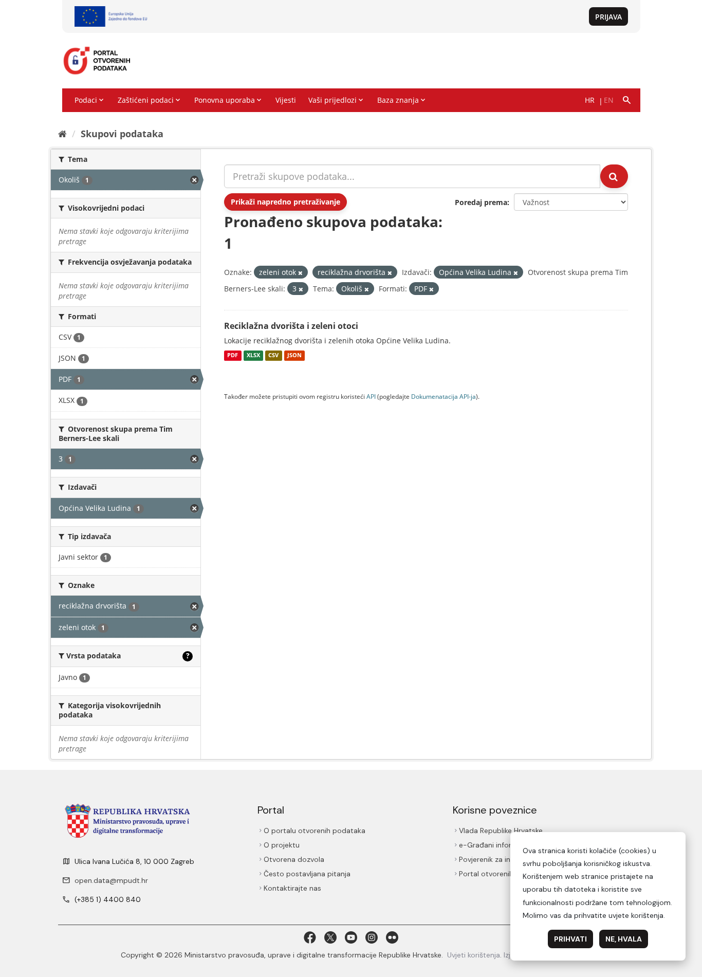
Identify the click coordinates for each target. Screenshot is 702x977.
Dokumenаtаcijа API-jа (443, 396)
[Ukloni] (300, 272)
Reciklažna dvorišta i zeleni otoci (291, 325)
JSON (294, 355)
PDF (232, 355)
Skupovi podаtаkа (122, 133)
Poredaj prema (481, 202)
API (371, 396)
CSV (273, 355)
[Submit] (614, 176)
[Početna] (62, 133)
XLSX (253, 355)
